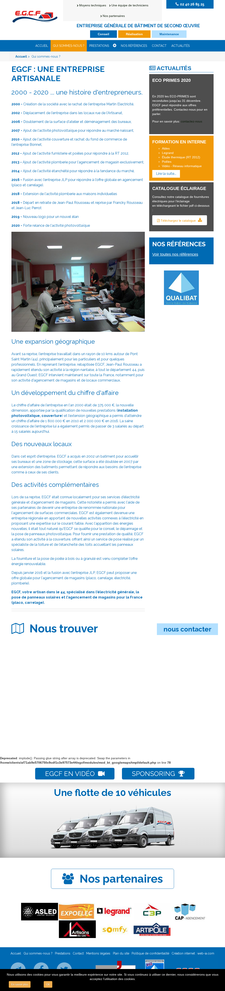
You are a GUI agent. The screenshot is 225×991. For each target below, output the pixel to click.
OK (48, 984)
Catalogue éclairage (179, 188)
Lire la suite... (166, 174)
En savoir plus (19, 984)
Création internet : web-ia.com (193, 953)
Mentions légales (98, 953)
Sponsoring (153, 773)
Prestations (99, 45)
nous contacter (187, 629)
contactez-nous (191, 121)
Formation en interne (179, 141)
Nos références (134, 45)
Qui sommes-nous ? (68, 45)
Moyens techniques (92, 5)
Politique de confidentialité (150, 953)
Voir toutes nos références (175, 254)
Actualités (180, 45)
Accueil (41, 45)
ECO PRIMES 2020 (171, 80)
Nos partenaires (114, 16)
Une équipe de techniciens (129, 5)
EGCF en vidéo (70, 773)
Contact (159, 45)
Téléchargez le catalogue (178, 220)
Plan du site (121, 953)
